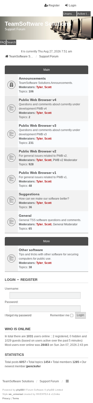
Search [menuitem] (11, 42)
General (25, 215)
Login (10, 280)
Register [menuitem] (54, 5)
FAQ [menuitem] (3, 42)
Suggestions (29, 194)
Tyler (39, 87)
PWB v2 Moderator (65, 160)
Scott (48, 87)
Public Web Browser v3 (37, 125)
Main (46, 69)
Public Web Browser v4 (37, 100)
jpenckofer (33, 366)
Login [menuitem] (72, 5)
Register (29, 280)
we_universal (16, 394)
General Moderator (65, 224)
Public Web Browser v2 (37, 151)
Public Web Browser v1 (37, 173)
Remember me (60, 315)
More (46, 241)
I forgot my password (18, 315)
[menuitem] (6, 398)
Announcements (32, 78)
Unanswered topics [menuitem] (70, 13)
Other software (31, 250)
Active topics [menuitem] (84, 13)
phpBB (20, 389)
